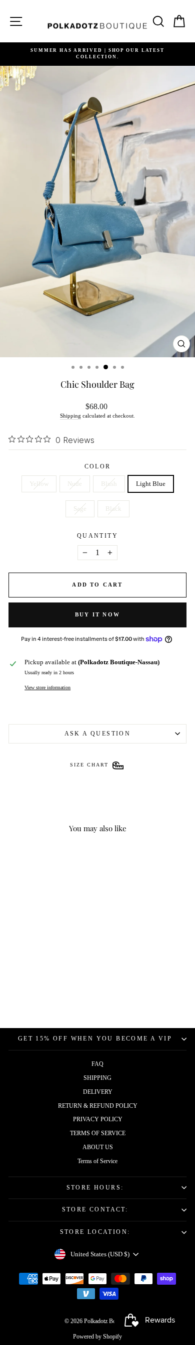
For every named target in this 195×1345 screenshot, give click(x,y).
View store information (47, 687)
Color (97, 466)
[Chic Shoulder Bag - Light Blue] (54, 985)
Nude (75, 483)
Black (114, 508)
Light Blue (151, 483)
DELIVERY (97, 1091)
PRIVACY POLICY (97, 1119)
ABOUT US (97, 1147)
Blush (109, 483)
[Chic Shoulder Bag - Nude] (30, 985)
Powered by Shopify (97, 1336)
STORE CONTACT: (95, 1209)
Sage (80, 508)
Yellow (39, 483)
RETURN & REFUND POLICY (98, 1105)
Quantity (97, 535)
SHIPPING (98, 1077)
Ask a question (97, 733)
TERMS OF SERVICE (98, 1133)
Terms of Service (98, 1161)
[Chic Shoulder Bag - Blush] (42, 985)
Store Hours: (95, 1187)
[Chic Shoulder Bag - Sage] (65, 985)
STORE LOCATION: (95, 1231)
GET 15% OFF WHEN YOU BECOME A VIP (95, 1038)
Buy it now (97, 614)
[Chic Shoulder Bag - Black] (42, 994)
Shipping (70, 416)
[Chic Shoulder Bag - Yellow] (19, 985)
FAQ (98, 1063)
